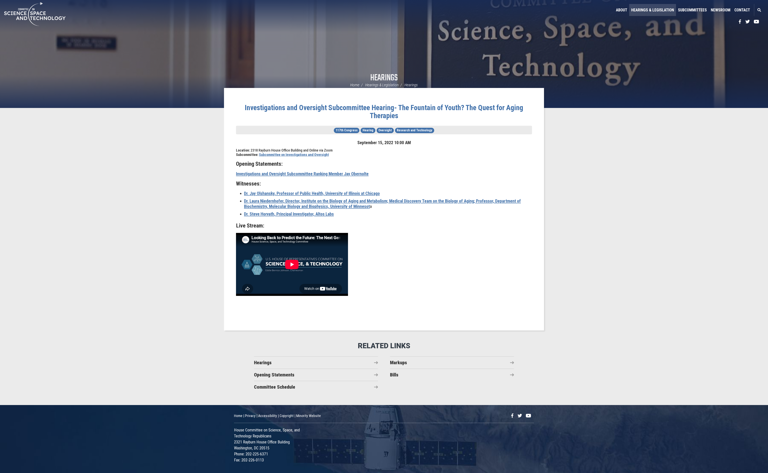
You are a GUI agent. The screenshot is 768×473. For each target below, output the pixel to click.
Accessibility (267, 416)
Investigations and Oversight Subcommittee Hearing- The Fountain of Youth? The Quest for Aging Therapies (384, 112)
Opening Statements (274, 375)
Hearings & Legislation (652, 10)
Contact (742, 10)
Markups (398, 362)
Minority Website (308, 416)
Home (354, 85)
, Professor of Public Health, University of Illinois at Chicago (312, 193)
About (621, 10)
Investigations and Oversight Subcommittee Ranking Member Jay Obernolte (302, 173)
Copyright (287, 416)
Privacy (250, 416)
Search (759, 10)
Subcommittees (692, 10)
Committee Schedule (274, 387)
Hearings (384, 78)
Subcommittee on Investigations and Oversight (294, 155)
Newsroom (720, 10)
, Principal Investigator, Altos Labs (289, 214)
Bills (394, 375)
